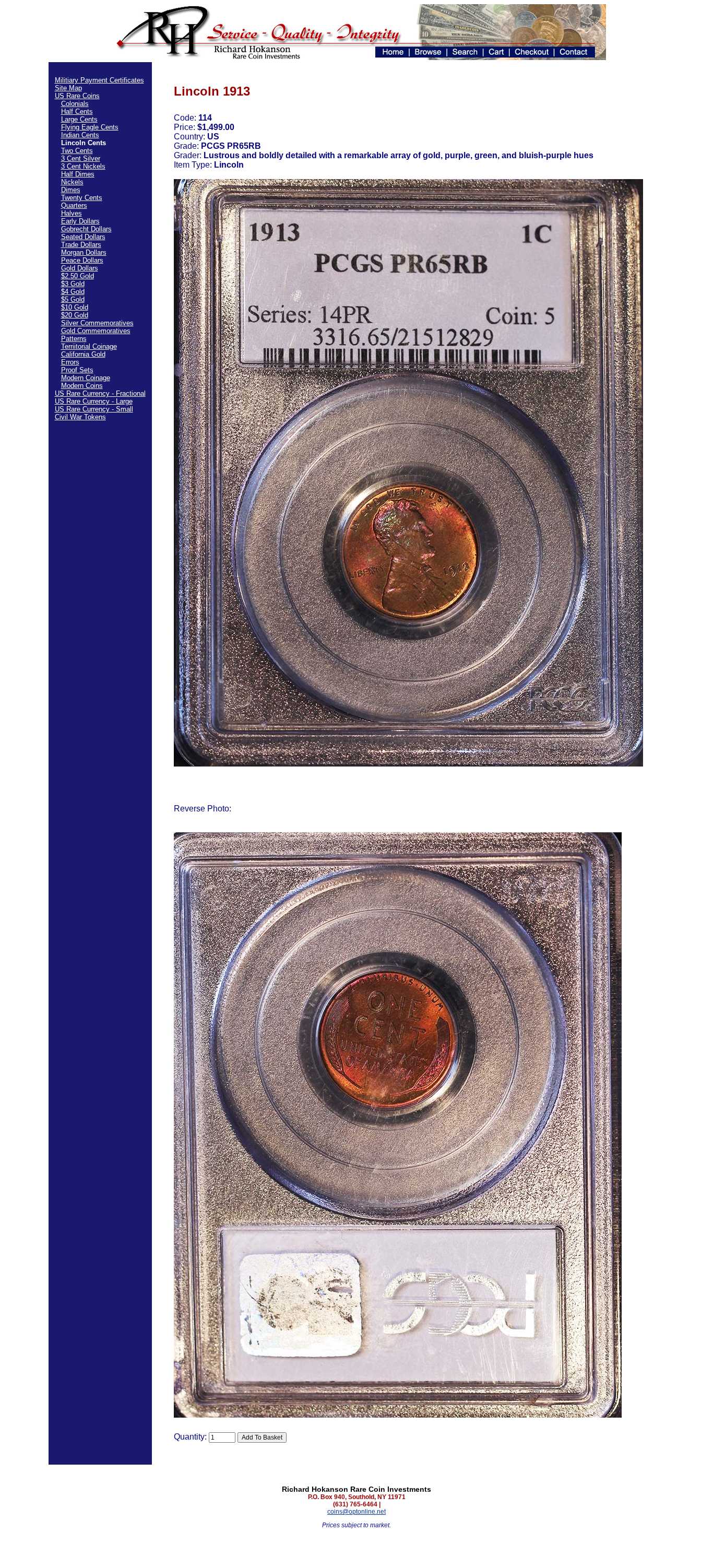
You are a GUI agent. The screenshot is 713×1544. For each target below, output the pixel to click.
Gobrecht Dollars (86, 229)
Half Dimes (77, 174)
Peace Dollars (82, 260)
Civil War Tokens (80, 417)
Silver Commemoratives (97, 323)
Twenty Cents (81, 198)
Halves (71, 213)
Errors (70, 362)
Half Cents (77, 111)
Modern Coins (82, 386)
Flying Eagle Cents (89, 127)
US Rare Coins (77, 96)
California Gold (83, 354)
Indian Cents (80, 135)
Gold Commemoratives (95, 331)
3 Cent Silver (80, 158)
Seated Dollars (83, 237)
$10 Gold (74, 307)
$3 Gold (73, 284)
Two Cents (77, 151)
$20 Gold (74, 315)
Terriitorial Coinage (89, 346)
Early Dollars (80, 221)
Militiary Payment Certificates (99, 80)
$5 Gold (73, 299)
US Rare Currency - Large (94, 401)
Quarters (74, 205)
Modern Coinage (85, 378)
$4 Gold (73, 292)
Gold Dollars (79, 268)
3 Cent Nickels (83, 166)
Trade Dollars (81, 245)
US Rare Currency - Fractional (100, 393)
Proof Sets (77, 370)
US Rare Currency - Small (94, 409)
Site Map (68, 88)
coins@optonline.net (356, 1511)
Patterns (74, 339)
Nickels (72, 182)
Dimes (70, 190)
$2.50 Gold (77, 276)
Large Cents (79, 119)
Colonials (75, 104)
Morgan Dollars (83, 252)
